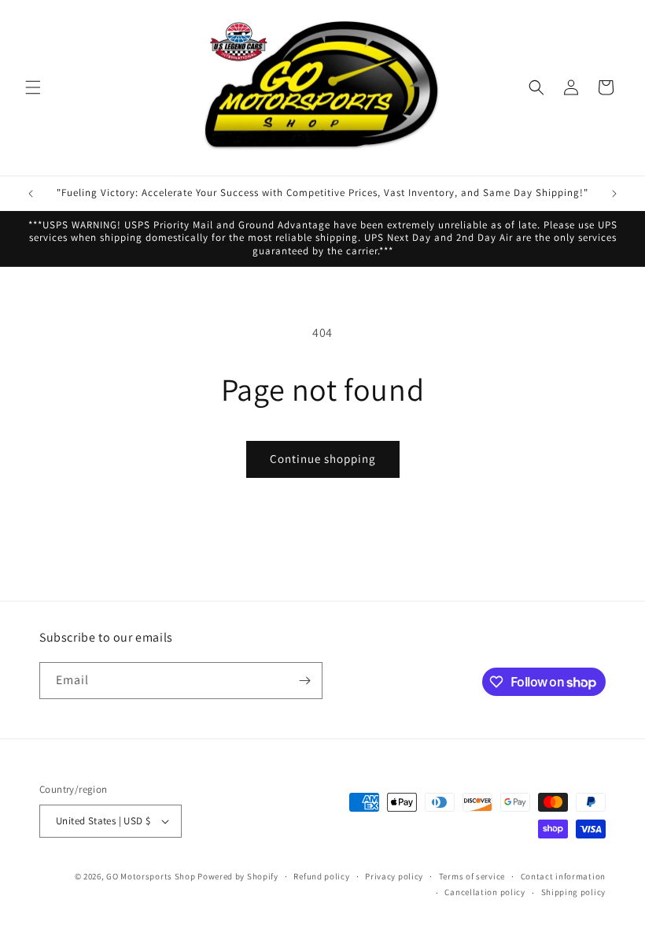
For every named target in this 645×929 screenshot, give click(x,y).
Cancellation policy (484, 892)
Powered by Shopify (237, 876)
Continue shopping (323, 458)
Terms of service (472, 876)
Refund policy (321, 876)
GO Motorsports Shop (150, 876)
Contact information (563, 876)
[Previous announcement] (30, 193)
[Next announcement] (614, 193)
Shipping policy (573, 892)
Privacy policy (394, 876)
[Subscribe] (304, 680)
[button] (33, 87)
